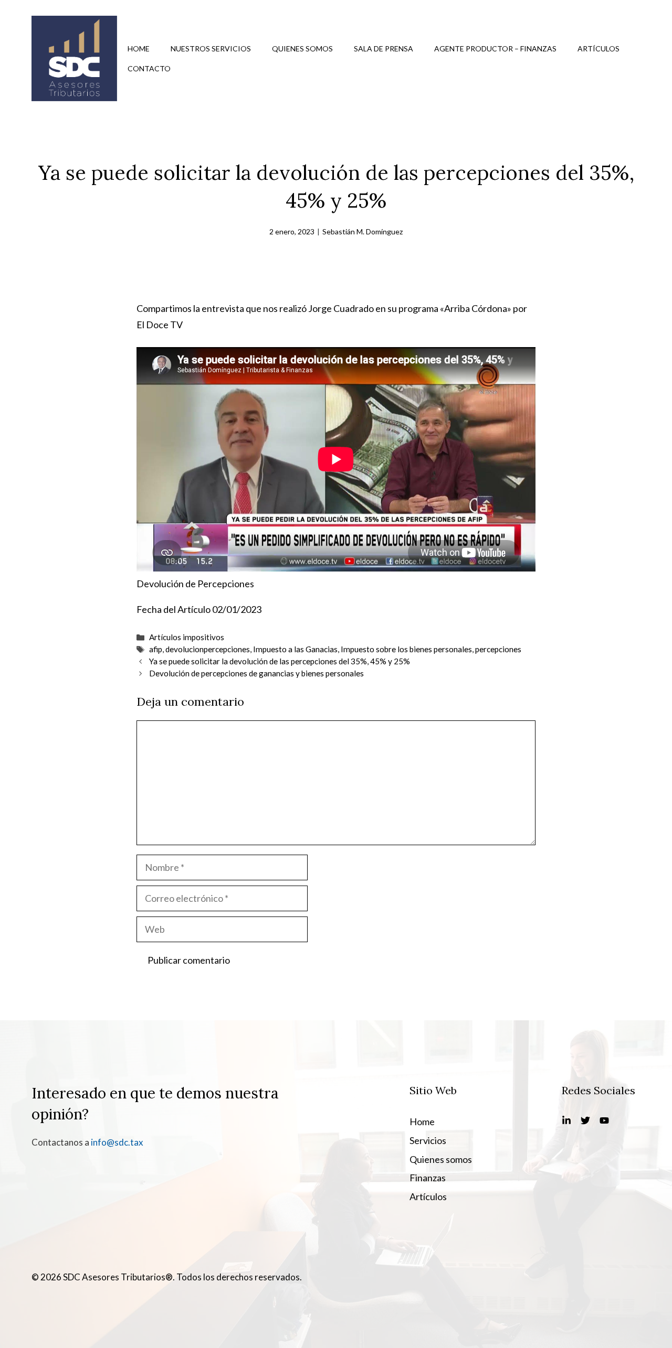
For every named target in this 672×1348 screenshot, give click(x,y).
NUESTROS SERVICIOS (211, 48)
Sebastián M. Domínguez (362, 231)
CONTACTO (149, 68)
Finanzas (428, 1177)
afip (155, 649)
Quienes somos (441, 1159)
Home (422, 1121)
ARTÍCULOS (599, 48)
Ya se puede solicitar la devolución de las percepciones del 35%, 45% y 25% (279, 661)
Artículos (428, 1196)
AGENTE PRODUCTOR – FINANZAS (495, 48)
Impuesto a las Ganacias (295, 649)
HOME (139, 48)
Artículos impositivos (186, 637)
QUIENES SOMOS (302, 48)
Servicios (428, 1140)
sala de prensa (383, 48)
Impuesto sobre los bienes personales (406, 649)
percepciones (498, 649)
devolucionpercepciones (207, 649)
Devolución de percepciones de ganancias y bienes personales (256, 673)
